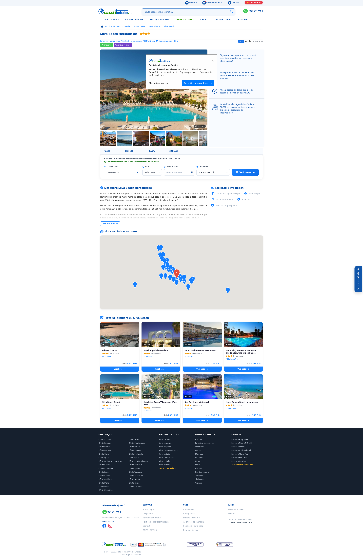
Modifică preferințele (158, 83)
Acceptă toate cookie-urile (198, 83)
